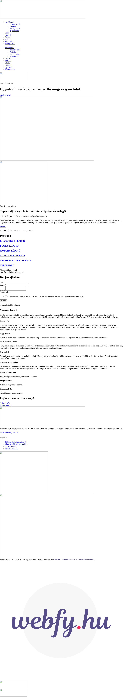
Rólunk (7, 39)
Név (2, 282)
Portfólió (13, 26)
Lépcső (7, 33)
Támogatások (10, 44)
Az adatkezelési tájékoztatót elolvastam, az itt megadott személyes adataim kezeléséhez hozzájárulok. (45, 296)
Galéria (7, 37)
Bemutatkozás (15, 24)
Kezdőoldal (9, 22)
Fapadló (8, 35)
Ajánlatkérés (14, 31)
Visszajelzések (15, 29)
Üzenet (2, 290)
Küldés (3, 301)
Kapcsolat (8, 41)
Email (3, 285)
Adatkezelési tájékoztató (9, 432)
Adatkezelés (5, 292)
